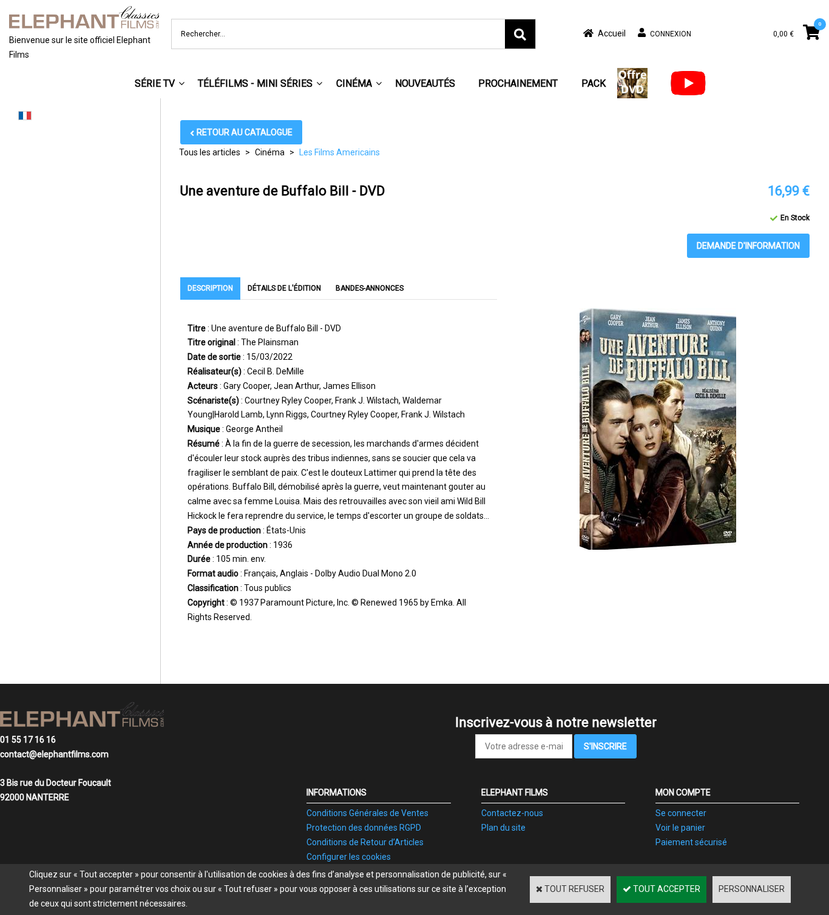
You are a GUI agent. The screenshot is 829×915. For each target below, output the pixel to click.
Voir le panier (680, 827)
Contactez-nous (512, 813)
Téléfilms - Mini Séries (255, 83)
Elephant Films (514, 792)
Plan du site (503, 827)
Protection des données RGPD (363, 827)
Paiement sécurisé (691, 842)
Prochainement (518, 83)
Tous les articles (209, 152)
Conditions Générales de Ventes (367, 813)
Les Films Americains (339, 152)
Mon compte (683, 792)
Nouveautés (425, 83)
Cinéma (354, 83)
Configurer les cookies (348, 857)
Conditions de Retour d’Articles (365, 842)
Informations (336, 792)
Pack (593, 83)
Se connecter (680, 813)
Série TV (155, 83)
